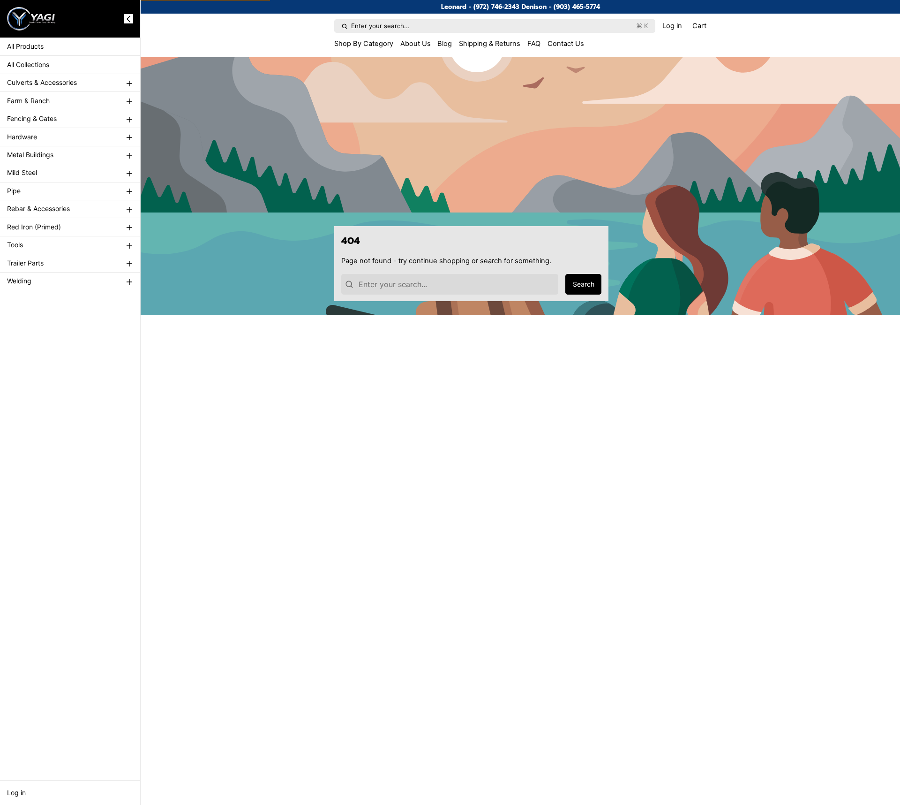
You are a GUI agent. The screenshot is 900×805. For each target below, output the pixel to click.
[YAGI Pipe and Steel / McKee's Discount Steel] (31, 18)
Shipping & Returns (489, 43)
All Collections (28, 64)
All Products (25, 47)
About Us (415, 43)
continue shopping (439, 261)
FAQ (533, 43)
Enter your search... (499, 26)
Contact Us (566, 43)
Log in (16, 793)
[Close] (128, 18)
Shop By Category (363, 43)
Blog (444, 43)
